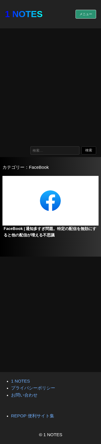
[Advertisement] (50, 86)
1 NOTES (24, 14)
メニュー (85, 14)
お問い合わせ (24, 395)
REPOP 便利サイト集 (32, 415)
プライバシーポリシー (33, 388)
